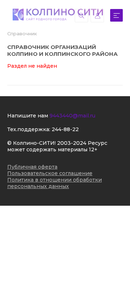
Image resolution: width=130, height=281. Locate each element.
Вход (97, 15)
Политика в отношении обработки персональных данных (54, 183)
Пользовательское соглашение (49, 173)
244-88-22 (65, 129)
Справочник (22, 33)
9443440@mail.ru (72, 115)
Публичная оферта (32, 167)
